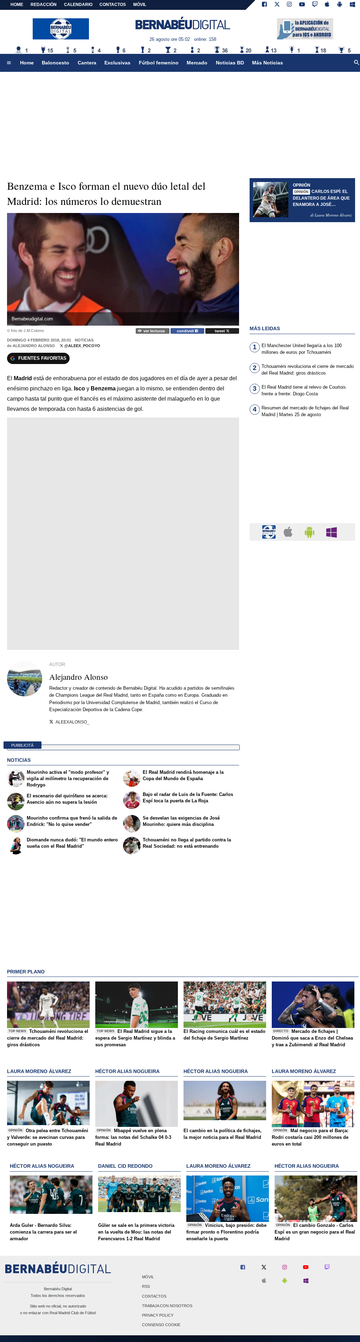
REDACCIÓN (44, 4)
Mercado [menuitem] (197, 62)
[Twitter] (277, 5)
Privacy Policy (157, 1315)
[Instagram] (289, 5)
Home (17, 4)
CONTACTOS (112, 4)
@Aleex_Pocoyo (81, 346)
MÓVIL (139, 4)
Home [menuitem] (27, 62)
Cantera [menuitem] (87, 62)
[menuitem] (9, 63)
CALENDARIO (78, 4)
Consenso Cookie (161, 1325)
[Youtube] (302, 5)
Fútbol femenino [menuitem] (159, 62)
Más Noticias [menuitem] (267, 62)
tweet (220, 331)
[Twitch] (315, 5)
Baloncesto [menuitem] (55, 62)
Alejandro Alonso (34, 346)
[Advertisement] (302, 475)
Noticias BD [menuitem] (230, 62)
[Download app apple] (327, 5)
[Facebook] (264, 5)
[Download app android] (340, 5)
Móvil (148, 1277)
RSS (146, 1287)
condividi (186, 331)
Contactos (154, 1296)
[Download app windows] (352, 5)
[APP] (270, 531)
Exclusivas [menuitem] (117, 62)
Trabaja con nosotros (167, 1306)
